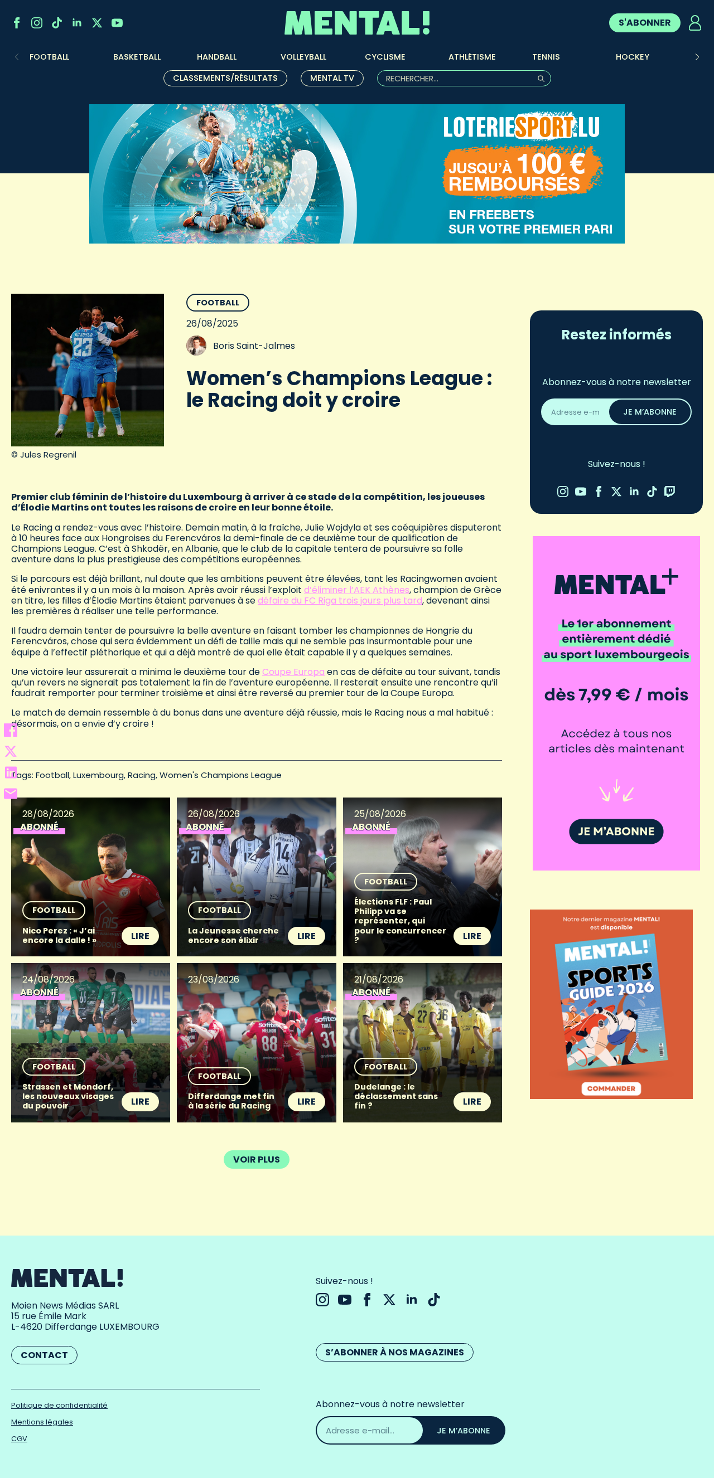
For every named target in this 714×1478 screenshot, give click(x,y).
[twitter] (97, 22)
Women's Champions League (221, 775)
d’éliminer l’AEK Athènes (356, 590)
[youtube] (117, 22)
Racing (142, 775)
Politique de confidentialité (59, 1405)
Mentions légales (42, 1422)
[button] (697, 57)
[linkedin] (77, 22)
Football (217, 302)
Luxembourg (98, 775)
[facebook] (16, 22)
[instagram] (36, 22)
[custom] (56, 22)
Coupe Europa (293, 671)
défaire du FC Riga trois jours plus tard (340, 600)
